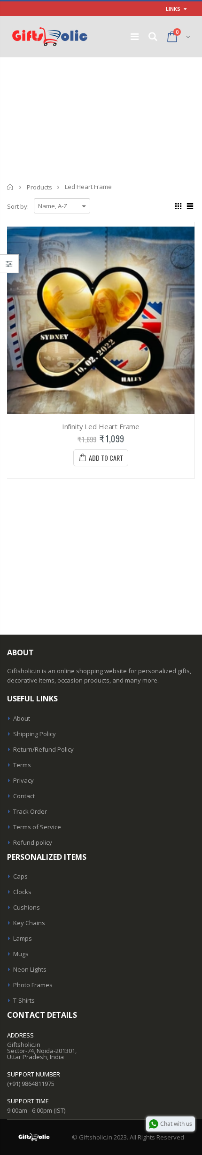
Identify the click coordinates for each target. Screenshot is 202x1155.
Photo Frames (33, 985)
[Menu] (135, 36)
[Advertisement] (101, 116)
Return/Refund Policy (43, 749)
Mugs (21, 954)
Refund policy (32, 842)
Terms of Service (37, 827)
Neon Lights (30, 969)
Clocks (22, 892)
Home (10, 187)
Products (39, 187)
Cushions (26, 907)
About (21, 718)
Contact (24, 796)
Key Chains (29, 923)
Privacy (23, 780)
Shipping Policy (34, 734)
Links (173, 8)
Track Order (30, 811)
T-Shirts (24, 1000)
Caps (20, 876)
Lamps (22, 938)
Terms (22, 765)
